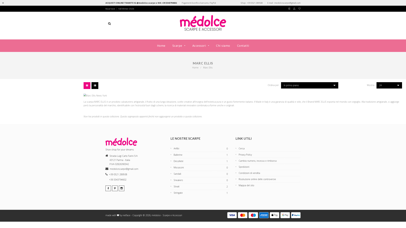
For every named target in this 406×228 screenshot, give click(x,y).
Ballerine (201, 154)
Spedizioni (244, 166)
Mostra (370, 85)
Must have (110, 8)
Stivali (201, 186)
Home (161, 46)
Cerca (242, 148)
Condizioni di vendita (249, 172)
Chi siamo (223, 46)
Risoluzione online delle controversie (257, 179)
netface (126, 215)
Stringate (201, 192)
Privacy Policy (245, 154)
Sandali (201, 173)
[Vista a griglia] (87, 85)
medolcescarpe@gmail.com (287, 2)
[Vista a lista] (95, 85)
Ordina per (273, 85)
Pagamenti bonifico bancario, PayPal (199, 2)
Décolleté (201, 161)
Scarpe (177, 46)
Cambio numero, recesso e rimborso (258, 160)
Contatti (243, 46)
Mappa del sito (246, 185)
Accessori (199, 46)
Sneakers (201, 180)
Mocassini (201, 167)
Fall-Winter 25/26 (126, 8)
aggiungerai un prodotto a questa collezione (180, 116)
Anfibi (201, 148)
